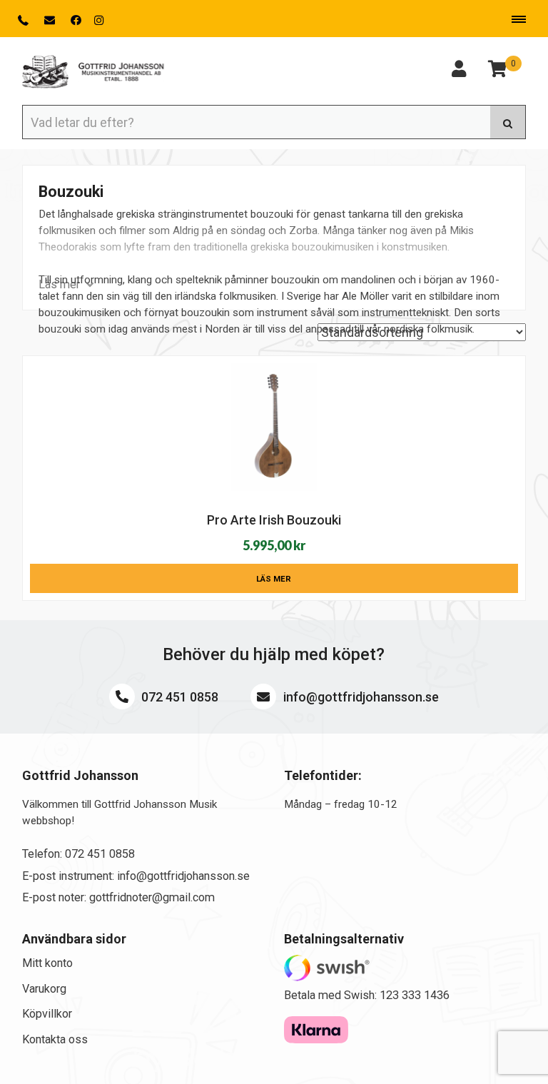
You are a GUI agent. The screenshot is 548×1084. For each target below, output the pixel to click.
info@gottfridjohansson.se (359, 696)
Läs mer (273, 579)
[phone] (24, 20)
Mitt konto (47, 963)
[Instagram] (98, 20)
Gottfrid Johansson (93, 72)
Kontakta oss (55, 1039)
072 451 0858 (178, 696)
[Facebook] (76, 20)
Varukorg (44, 989)
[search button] (507, 122)
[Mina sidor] (459, 71)
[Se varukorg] (497, 71)
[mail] (51, 20)
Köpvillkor (47, 1013)
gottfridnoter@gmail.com (152, 897)
